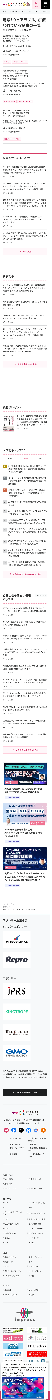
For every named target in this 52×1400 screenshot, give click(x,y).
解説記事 (7, 1290)
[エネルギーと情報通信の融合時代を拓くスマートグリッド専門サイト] (13, 1355)
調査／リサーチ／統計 (37, 1219)
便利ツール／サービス (12, 1271)
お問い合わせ (15, 1144)
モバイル (7, 1238)
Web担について (10, 1188)
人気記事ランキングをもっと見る (27, 574)
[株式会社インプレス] (25, 1314)
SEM (6, 1242)
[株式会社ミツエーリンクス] (17, 939)
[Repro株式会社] (17, 960)
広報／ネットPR (10, 1233)
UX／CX (7, 1228)
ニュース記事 (34, 1290)
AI (30, 11)
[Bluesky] (28, 1130)
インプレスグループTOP (36, 1155)
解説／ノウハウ (10, 1257)
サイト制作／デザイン (37, 1213)
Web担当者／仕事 (11, 1224)
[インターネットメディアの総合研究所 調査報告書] (37, 1339)
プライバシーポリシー (18, 1148)
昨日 (10, 458)
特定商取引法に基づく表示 (37, 1149)
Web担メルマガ (35, 1179)
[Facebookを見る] (13, 1130)
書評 (30, 1261)
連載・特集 (8, 1184)
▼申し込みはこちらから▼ (13, 1375)
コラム (6, 1266)
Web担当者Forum (12, 4)
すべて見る (27, 251)
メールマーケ (34, 1238)
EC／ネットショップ (36, 1233)
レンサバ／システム (36, 1228)
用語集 (5, 907)
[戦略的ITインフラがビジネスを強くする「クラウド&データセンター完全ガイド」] (13, 1331)
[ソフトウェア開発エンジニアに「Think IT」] (37, 1331)
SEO (4, 11)
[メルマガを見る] (6, 1130)
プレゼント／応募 (10, 1294)
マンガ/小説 (33, 1266)
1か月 (40, 458)
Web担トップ (7, 904)
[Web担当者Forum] (25, 1114)
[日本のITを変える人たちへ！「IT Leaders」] (37, 1347)
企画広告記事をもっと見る (27, 749)
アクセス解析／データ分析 (13, 1213)
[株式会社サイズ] (17, 1032)
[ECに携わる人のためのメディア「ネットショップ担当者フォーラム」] (37, 1355)
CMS (6, 1219)
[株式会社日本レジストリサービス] (17, 991)
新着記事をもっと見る (27, 364)
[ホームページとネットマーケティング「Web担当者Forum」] (13, 1339)
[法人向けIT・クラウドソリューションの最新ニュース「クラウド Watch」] (13, 1347)
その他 (31, 1242)
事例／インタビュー (36, 1257)
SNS (36, 11)
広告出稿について (35, 1188)
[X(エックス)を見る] (21, 1130)
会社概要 (13, 1154)
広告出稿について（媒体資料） (37, 1139)
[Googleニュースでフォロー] (35, 1130)
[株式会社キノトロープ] (17, 1011)
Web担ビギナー (10, 1179)
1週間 (25, 458)
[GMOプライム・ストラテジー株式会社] (17, 1053)
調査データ (8, 1261)
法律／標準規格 (35, 1224)
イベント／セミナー (36, 1271)
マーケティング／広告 (17, 11)
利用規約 (33, 1144)
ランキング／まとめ (11, 1275)
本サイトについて (16, 1138)
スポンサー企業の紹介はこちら (24, 1092)
